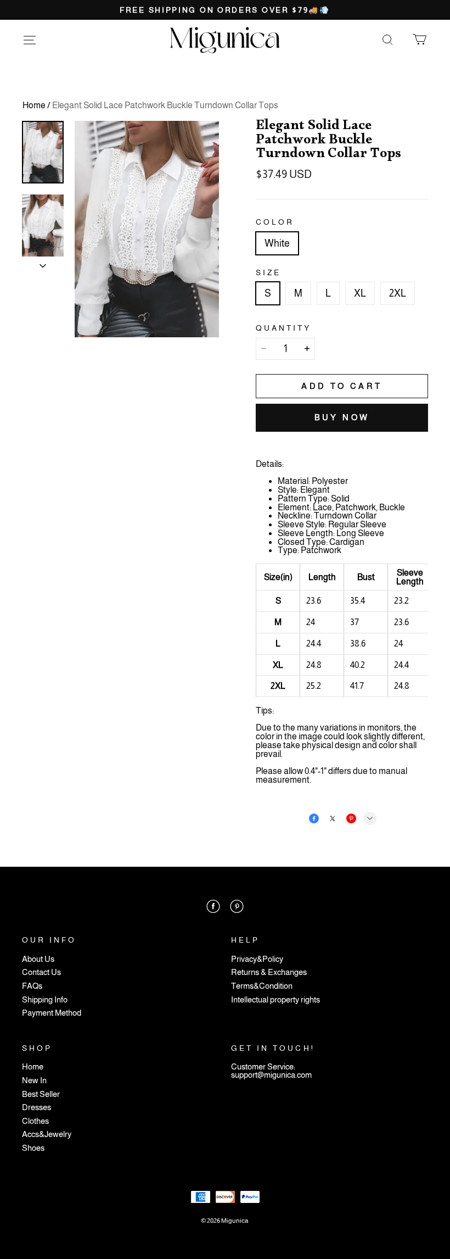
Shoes (33, 1148)
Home (34, 105)
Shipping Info (45, 1000)
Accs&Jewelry (46, 1134)
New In (34, 1081)
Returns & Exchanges (269, 972)
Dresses (36, 1108)
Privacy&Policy (257, 959)
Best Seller (41, 1094)
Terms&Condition (261, 986)
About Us (38, 959)
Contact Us (41, 972)
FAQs (32, 986)
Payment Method (51, 1013)
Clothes (35, 1121)
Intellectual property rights (275, 1000)
